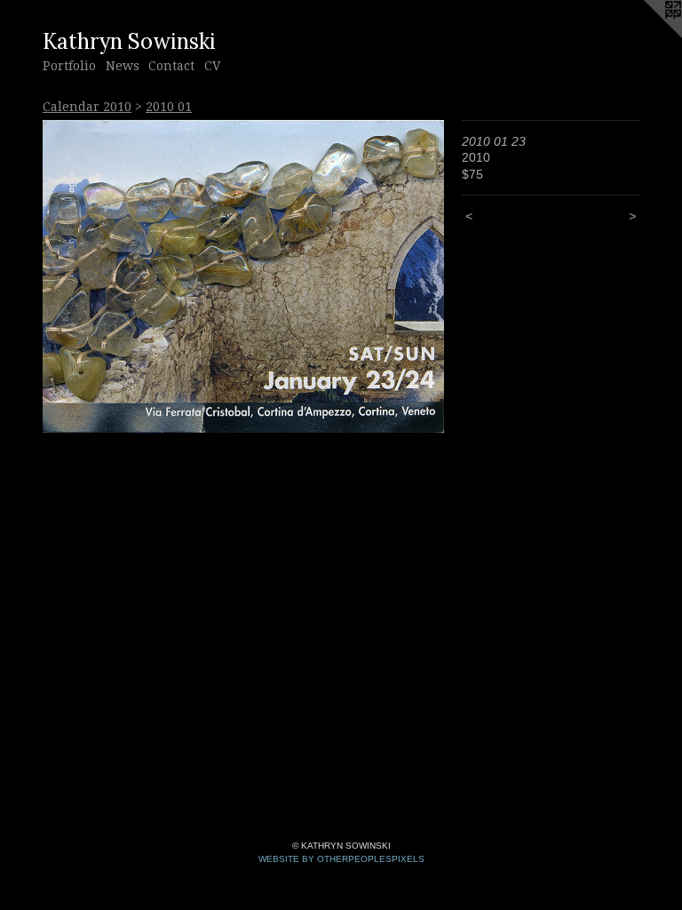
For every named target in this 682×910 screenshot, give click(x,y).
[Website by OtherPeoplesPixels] (646, 35)
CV (212, 66)
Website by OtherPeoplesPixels (341, 859)
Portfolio (69, 66)
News (122, 66)
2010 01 (169, 107)
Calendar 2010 (87, 107)
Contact (171, 66)
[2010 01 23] (243, 276)
